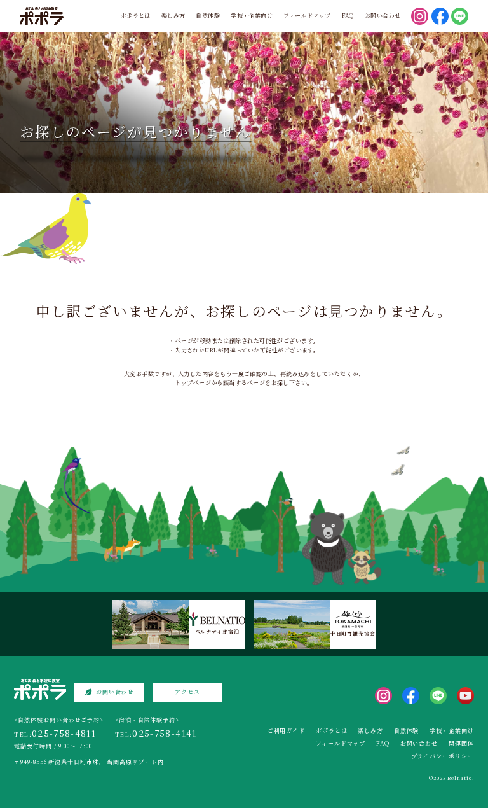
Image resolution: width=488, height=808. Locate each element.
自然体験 (208, 15)
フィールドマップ (307, 15)
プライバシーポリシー (442, 756)
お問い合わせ (383, 15)
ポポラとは (136, 15)
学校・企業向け (252, 15)
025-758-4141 (164, 733)
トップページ (193, 383)
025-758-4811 (64, 733)
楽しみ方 (173, 15)
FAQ (348, 15)
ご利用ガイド (286, 731)
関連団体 (461, 743)
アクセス (187, 692)
